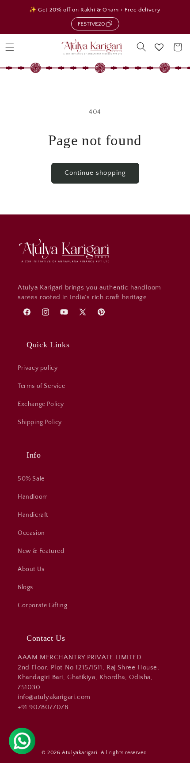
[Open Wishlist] (159, 47)
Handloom (33, 496)
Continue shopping (95, 173)
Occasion (31, 533)
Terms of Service (41, 386)
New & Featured (41, 551)
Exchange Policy (41, 404)
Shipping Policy (40, 422)
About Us (31, 569)
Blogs (25, 587)
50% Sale (31, 478)
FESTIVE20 (91, 24)
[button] (10, 47)
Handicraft (33, 515)
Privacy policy (37, 368)
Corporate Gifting (42, 605)
